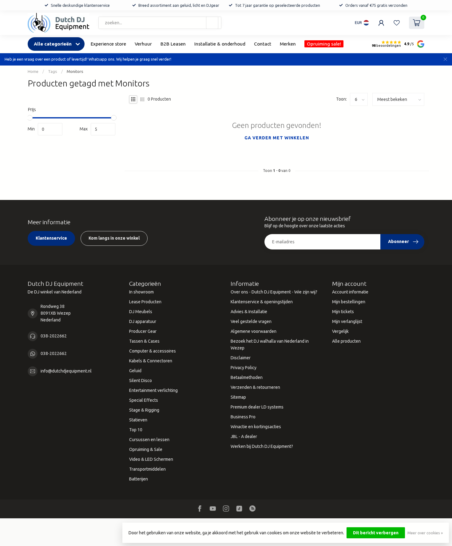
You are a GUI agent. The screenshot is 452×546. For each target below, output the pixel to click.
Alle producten (346, 341)
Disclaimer (241, 357)
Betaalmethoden (247, 377)
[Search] (212, 23)
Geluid (135, 370)
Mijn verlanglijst (347, 321)
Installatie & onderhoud (219, 43)
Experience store (108, 43)
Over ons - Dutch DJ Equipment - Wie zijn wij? (274, 291)
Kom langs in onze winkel (114, 238)
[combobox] (159, 23)
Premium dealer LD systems (257, 407)
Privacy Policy (243, 367)
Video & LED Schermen (151, 459)
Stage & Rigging (144, 410)
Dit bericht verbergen (375, 532)
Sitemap (238, 397)
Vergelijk (340, 331)
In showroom (141, 291)
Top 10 (135, 429)
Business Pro (243, 416)
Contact (262, 43)
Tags (52, 71)
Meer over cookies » (425, 533)
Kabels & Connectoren (150, 360)
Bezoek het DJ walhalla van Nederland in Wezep (270, 344)
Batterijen (138, 478)
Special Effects (143, 400)
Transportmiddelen (147, 469)
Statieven (138, 419)
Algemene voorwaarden (253, 331)
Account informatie (350, 291)
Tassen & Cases (144, 341)
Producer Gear (143, 331)
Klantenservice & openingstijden (262, 301)
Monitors (75, 71)
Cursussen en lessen (149, 439)
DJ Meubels (140, 311)
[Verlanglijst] (397, 23)
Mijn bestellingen (348, 301)
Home (33, 71)
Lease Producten (145, 301)
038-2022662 (54, 335)
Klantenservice (51, 238)
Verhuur (143, 43)
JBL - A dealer (244, 436)
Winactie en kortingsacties (256, 426)
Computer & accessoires (152, 351)
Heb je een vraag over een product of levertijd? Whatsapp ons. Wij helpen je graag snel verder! (88, 59)
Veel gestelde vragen (251, 321)
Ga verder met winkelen (276, 137)
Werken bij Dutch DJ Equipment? (262, 446)
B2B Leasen (173, 43)
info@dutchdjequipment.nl (66, 371)
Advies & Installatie (249, 311)
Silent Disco (140, 380)
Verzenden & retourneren (255, 387)
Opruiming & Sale (145, 449)
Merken (288, 43)
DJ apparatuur (142, 321)
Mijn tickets (343, 311)
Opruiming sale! (324, 43)
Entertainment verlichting (153, 390)
